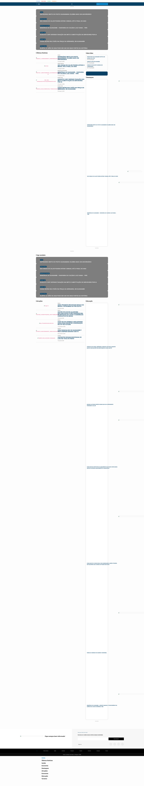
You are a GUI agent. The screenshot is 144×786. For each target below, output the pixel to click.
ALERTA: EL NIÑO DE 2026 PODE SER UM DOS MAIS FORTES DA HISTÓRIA (63, 48)
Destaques (72, 750)
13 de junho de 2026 (61, 318)
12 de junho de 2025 (61, 340)
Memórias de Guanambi (44, 25)
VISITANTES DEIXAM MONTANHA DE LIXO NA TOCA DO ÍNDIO (70, 337)
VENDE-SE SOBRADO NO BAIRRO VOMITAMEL (97, 652)
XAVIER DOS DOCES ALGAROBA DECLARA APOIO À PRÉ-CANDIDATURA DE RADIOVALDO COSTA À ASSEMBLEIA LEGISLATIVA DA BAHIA (70, 314)
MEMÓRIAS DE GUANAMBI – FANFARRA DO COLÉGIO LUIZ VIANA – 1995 (63, 28)
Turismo (106, 750)
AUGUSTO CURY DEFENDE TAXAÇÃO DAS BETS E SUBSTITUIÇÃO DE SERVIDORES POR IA (68, 34)
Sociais (41, 12)
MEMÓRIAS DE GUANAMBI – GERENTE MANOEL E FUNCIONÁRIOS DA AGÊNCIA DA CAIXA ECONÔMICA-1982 (102, 706)
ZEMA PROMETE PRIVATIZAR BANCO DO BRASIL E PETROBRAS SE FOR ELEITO (71, 305)
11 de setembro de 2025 (61, 326)
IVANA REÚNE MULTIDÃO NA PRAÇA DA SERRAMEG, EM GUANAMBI (62, 41)
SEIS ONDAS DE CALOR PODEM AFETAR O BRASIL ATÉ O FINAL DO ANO (63, 21)
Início (37, 750)
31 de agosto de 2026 (61, 61)
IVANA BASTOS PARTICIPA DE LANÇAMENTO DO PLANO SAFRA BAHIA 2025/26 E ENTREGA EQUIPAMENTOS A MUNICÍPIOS (102, 467)
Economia (63, 750)
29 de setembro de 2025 (61, 333)
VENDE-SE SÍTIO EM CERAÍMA (93, 61)
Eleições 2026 (42, 32)
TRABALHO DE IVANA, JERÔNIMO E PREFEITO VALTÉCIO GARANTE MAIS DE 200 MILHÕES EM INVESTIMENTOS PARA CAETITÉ (101, 347)
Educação (98, 750)
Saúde (55, 750)
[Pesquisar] (107, 4)
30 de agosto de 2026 (61, 84)
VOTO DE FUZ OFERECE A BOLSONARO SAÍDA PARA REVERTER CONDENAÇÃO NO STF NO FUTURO (70, 323)
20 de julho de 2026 (61, 308)
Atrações (80, 750)
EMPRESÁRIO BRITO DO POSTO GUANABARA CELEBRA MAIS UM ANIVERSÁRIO (65, 14)
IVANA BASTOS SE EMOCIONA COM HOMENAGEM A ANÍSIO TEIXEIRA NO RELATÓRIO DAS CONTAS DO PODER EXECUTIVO (102, 564)
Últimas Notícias (43, 19)
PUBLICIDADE (72, 6)
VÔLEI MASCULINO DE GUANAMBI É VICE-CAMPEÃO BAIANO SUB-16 (69, 330)
